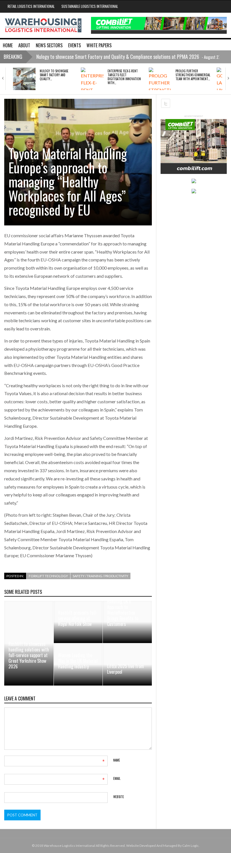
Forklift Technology (48, 576)
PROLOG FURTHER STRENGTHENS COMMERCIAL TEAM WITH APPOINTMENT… (193, 75)
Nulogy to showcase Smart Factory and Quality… (54, 75)
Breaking (13, 56)
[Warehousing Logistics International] (43, 25)
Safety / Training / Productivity (100, 576)
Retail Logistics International (31, 6)
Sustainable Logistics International (89, 6)
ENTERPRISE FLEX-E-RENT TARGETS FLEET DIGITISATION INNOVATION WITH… (124, 77)
